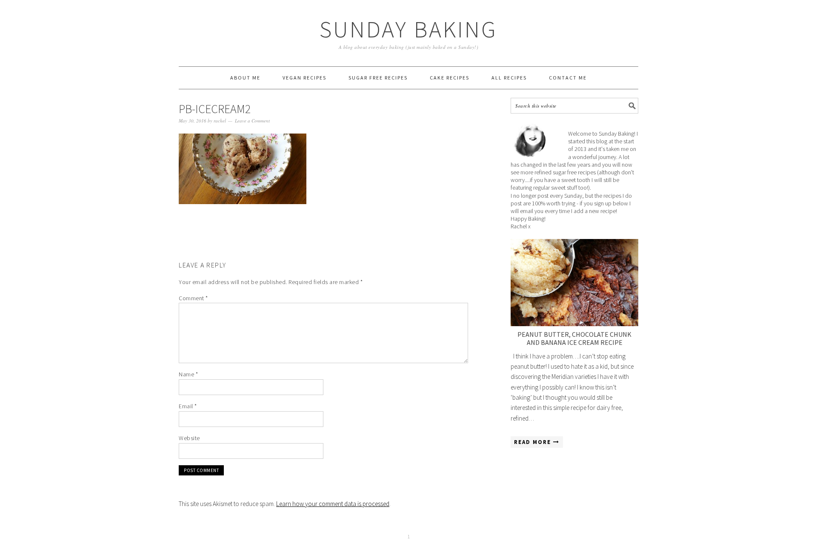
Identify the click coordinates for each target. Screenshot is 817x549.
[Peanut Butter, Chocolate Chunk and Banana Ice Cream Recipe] (574, 283)
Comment (193, 298)
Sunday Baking (408, 29)
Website (189, 438)
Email (188, 406)
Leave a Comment (252, 120)
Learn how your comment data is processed (332, 504)
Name (188, 374)
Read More (533, 442)
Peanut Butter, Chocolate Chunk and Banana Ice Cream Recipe (574, 338)
